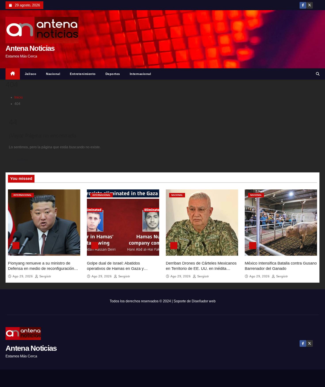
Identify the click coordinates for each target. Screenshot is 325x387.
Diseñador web (204, 301)
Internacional (140, 74)
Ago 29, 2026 (23, 276)
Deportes (112, 74)
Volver (22, 160)
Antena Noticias (30, 48)
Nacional (53, 74)
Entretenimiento (83, 74)
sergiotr (44, 276)
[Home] (13, 74)
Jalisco (30, 74)
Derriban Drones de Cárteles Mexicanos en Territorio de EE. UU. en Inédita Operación (201, 268)
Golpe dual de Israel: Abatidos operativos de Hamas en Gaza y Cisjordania (115, 268)
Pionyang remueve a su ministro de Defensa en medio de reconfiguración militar (41, 268)
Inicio (18, 97)
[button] (317, 74)
